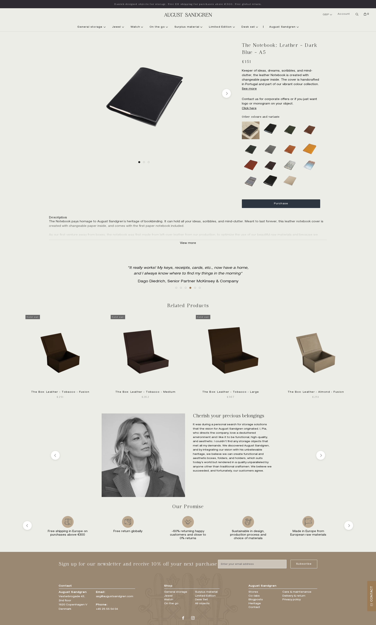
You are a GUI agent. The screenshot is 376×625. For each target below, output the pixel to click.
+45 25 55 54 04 (107, 609)
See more (249, 89)
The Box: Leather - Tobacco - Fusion (60, 392)
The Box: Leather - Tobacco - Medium (145, 392)
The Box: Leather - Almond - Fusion (316, 392)
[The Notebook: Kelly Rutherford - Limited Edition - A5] (251, 123)
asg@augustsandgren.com (114, 596)
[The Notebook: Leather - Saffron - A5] (310, 143)
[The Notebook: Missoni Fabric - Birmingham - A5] (291, 159)
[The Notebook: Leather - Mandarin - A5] (291, 143)
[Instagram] (193, 618)
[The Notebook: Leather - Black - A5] (271, 123)
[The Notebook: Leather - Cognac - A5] (310, 123)
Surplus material (187, 27)
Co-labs (254, 596)
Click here (249, 108)
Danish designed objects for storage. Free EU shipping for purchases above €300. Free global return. (188, 4)
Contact (254, 607)
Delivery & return (293, 596)
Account (344, 14)
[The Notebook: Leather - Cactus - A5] (291, 123)
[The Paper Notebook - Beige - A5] (291, 175)
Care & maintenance (296, 592)
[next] (226, 93)
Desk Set (201, 600)
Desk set (248, 27)
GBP (326, 15)
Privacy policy (291, 600)
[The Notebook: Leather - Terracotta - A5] (251, 159)
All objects (202, 603)
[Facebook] (183, 618)
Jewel (117, 27)
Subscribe (304, 564)
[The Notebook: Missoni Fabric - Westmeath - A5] (251, 175)
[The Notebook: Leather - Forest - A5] (251, 143)
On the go (158, 27)
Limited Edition (221, 27)
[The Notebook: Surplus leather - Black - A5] (271, 175)
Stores (253, 592)
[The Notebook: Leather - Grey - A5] (271, 143)
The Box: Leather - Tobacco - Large (230, 392)
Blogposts (256, 600)
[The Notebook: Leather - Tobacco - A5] (271, 159)
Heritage (255, 603)
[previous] (61, 93)
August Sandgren (282, 27)
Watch (136, 27)
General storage (90, 27)
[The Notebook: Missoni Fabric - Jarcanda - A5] (310, 159)
